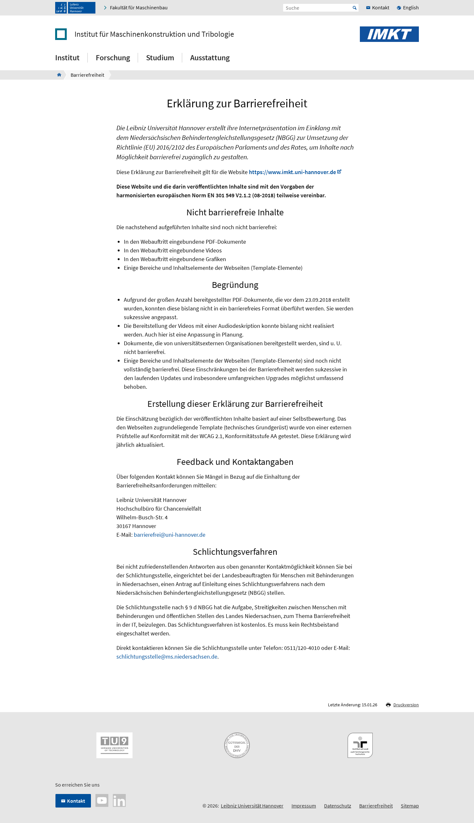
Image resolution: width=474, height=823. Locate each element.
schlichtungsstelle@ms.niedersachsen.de (166, 656)
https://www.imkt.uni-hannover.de (292, 172)
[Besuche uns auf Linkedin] (119, 800)
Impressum (303, 805)
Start (355, 8)
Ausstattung (210, 58)
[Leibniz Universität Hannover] (75, 8)
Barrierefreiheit (376, 805)
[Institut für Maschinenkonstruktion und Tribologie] (57, 74)
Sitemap (410, 805)
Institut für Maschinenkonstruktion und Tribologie (154, 34)
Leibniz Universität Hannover (252, 805)
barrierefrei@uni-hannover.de (169, 534)
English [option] (411, 7)
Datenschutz (337, 805)
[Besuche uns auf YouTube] (102, 800)
